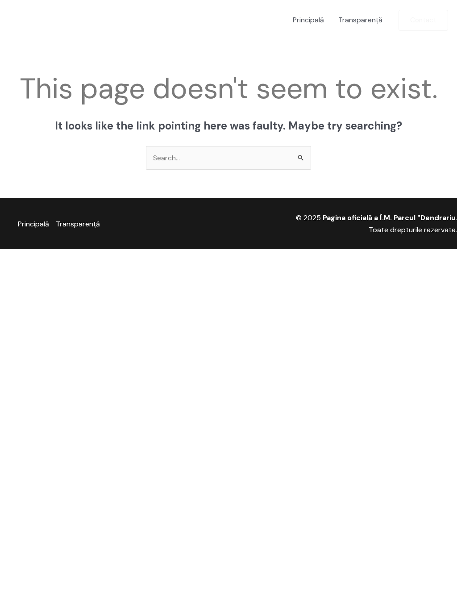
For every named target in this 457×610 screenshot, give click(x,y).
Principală (308, 20)
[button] (423, 20)
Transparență (360, 20)
